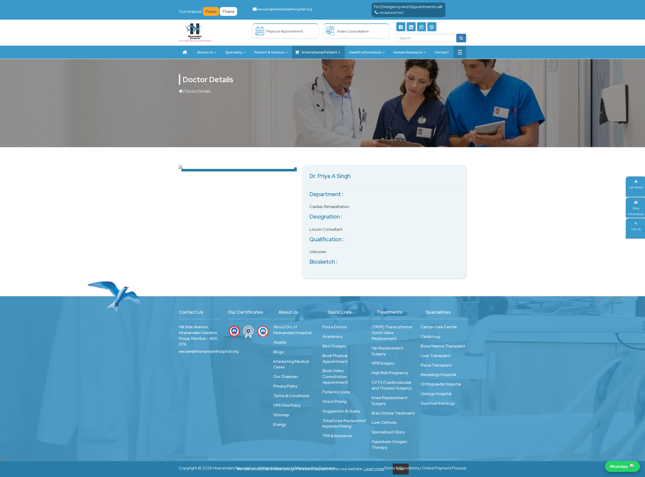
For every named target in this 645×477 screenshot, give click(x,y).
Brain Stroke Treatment (393, 413)
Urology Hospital (436, 393)
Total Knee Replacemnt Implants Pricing (344, 423)
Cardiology (430, 336)
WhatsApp (619, 466)
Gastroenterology (438, 403)
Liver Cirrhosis (384, 422)
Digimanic (327, 468)
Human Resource (408, 52)
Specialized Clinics (388, 432)
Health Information (365, 52)
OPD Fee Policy (287, 405)
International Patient (319, 52)
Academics (332, 336)
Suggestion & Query (341, 411)
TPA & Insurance (337, 435)
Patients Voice (336, 392)
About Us (205, 52)
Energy (279, 424)
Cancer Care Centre (439, 327)
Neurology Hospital (438, 374)
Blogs (278, 351)
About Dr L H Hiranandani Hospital (292, 329)
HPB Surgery (383, 363)
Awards (279, 342)
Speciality (233, 52)
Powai (210, 11)
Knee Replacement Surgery (389, 400)
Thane (228, 11)
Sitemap (281, 415)
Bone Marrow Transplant (443, 346)
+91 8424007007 (391, 13)
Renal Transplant (436, 365)
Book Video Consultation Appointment (335, 376)
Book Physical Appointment (335, 358)
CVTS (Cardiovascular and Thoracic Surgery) (392, 385)
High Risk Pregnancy (390, 372)
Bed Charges (334, 346)
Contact (442, 52)
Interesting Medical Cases (291, 364)
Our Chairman (285, 376)
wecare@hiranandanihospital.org (284, 9)
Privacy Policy (285, 386)
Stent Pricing (334, 401)
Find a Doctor (334, 327)
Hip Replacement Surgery (388, 350)
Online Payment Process (444, 468)
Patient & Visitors (269, 52)
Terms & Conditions (291, 395)
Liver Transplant (435, 355)
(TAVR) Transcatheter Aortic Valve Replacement (392, 332)
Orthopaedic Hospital (441, 384)
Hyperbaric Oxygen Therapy (389, 444)
